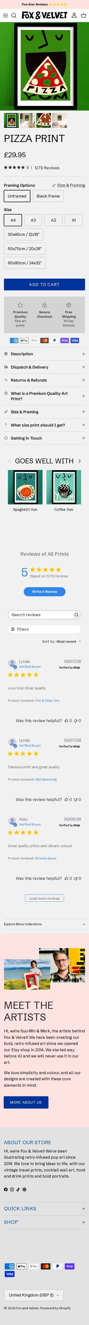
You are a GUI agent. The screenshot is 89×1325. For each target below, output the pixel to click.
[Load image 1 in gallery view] (44, 66)
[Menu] (5, 15)
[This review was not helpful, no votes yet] (75, 720)
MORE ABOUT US (26, 1102)
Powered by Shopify (55, 1308)
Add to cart (44, 284)
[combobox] (61, 641)
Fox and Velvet (27, 1308)
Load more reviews (44, 898)
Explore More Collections (23, 924)
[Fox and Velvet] (44, 15)
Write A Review (44, 591)
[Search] (16, 15)
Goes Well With (44, 461)
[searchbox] (40, 615)
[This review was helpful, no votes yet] (66, 720)
